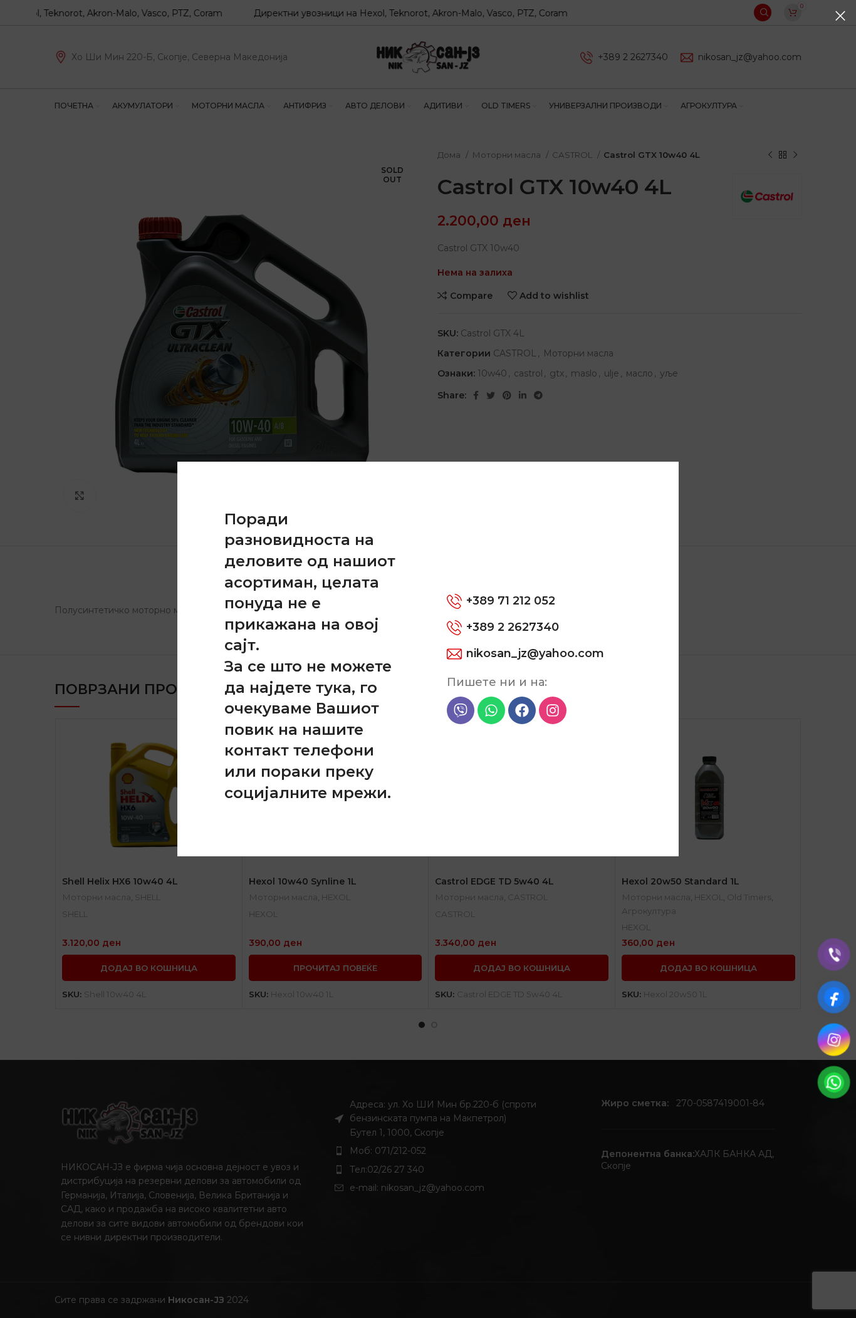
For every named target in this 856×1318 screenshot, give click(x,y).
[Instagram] (552, 710)
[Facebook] (522, 710)
